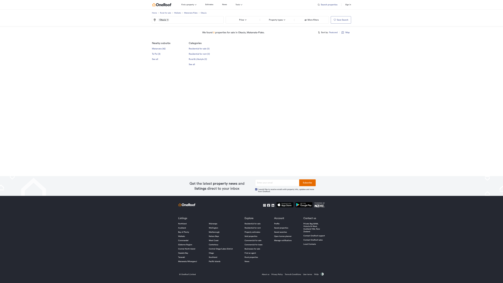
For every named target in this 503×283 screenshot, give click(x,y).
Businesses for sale (252, 249)
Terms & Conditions (293, 274)
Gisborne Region (185, 245)
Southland (213, 257)
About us (265, 274)
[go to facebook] (268, 205)
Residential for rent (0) (199, 54)
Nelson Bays (214, 236)
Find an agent (250, 253)
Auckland (182, 228)
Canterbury (213, 245)
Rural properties (251, 257)
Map (347, 32)
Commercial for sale (253, 240)
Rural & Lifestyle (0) (198, 59)
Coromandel (183, 240)
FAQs (316, 274)
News (224, 5)
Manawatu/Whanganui (187, 261)
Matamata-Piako (191, 13)
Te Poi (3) (156, 54)
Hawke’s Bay (183, 253)
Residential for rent (253, 228)
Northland (182, 224)
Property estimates (252, 232)
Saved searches (280, 232)
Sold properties (251, 236)
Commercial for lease (254, 245)
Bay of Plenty (183, 232)
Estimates (209, 5)
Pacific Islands (214, 261)
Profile (277, 224)
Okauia (203, 13)
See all (155, 59)
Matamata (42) (159, 49)
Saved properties (281, 228)
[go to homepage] (162, 5)
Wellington (213, 228)
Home (154, 13)
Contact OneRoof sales (313, 240)
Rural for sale (165, 13)
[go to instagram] (264, 205)
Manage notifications (283, 240)
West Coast (213, 240)
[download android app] (304, 205)
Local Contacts (309, 244)
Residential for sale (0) (199, 49)
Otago (211, 253)
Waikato (177, 13)
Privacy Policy (277, 274)
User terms (307, 274)
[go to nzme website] (320, 205)
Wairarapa (213, 224)
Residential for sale (253, 224)
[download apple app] (285, 205)
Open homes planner (283, 236)
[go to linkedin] (272, 205)
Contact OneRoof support (314, 236)
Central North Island (186, 249)
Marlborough (214, 232)
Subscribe (307, 183)
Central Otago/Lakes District (221, 249)
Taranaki (181, 257)
